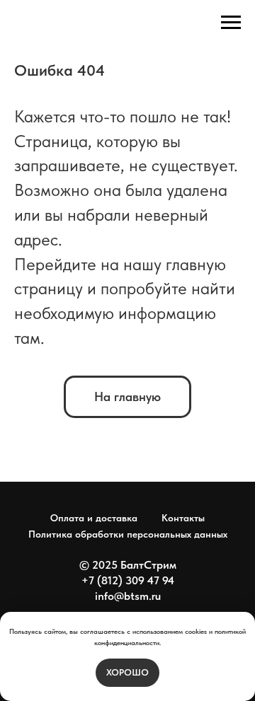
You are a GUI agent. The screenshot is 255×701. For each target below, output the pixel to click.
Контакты (183, 517)
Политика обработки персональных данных (127, 534)
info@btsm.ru (128, 596)
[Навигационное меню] (231, 23)
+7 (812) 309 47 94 (127, 580)
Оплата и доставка (93, 517)
